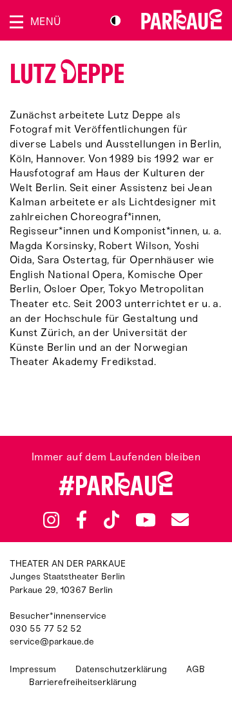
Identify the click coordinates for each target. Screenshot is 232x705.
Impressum (33, 669)
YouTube (145, 519)
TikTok (112, 520)
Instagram (51, 520)
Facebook (82, 520)
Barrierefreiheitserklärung (83, 682)
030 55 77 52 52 (45, 628)
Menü (45, 21)
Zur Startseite (181, 19)
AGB (195, 669)
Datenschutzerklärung (121, 669)
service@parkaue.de (52, 641)
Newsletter (179, 520)
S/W (115, 20)
